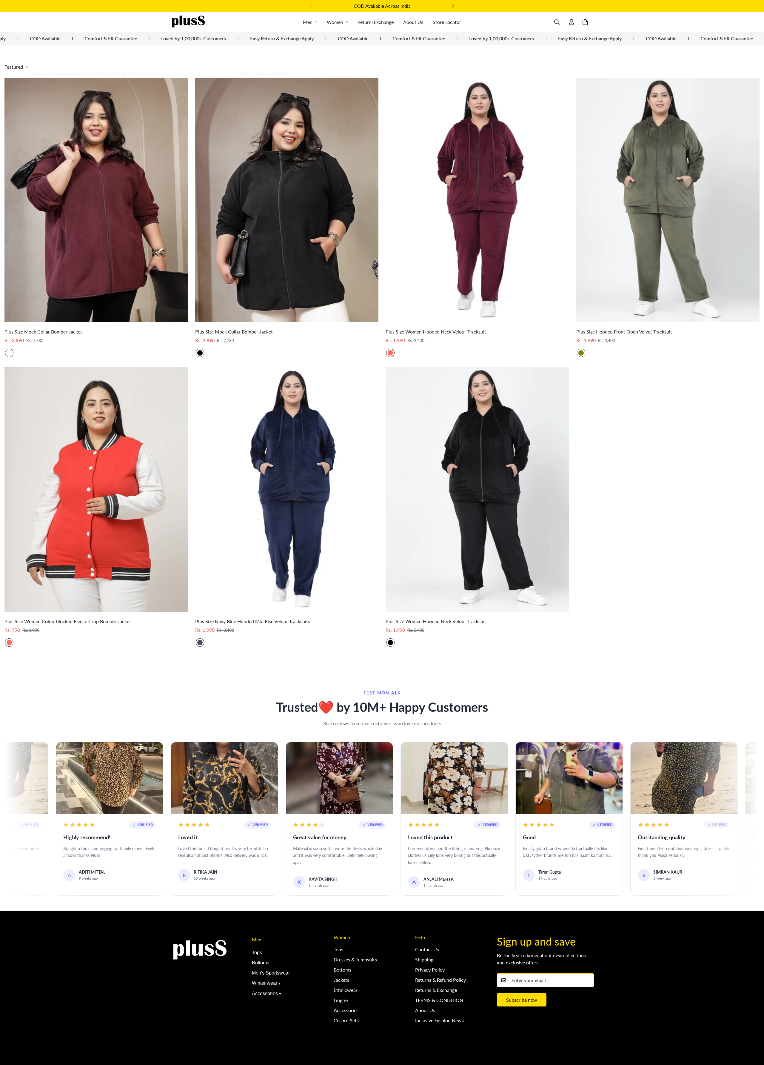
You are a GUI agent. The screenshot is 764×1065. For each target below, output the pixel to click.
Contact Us (427, 949)
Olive (581, 353)
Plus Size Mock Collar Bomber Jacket (43, 331)
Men (307, 22)
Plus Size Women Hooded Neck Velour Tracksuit (436, 331)
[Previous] (311, 6)
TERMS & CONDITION (439, 1000)
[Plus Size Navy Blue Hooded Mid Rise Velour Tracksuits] (287, 489)
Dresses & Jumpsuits (355, 959)
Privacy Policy (430, 969)
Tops (257, 952)
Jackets (341, 980)
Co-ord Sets (346, 1020)
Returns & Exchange (436, 990)
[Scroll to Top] (752, 1032)
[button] (585, 22)
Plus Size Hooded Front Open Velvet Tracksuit (624, 331)
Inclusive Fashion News (439, 1020)
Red (390, 353)
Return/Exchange (376, 22)
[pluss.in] (188, 22)
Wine (9, 353)
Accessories (265, 993)
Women (335, 22)
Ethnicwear (346, 990)
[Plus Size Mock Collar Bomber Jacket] (96, 200)
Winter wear (264, 983)
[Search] (557, 22)
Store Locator (447, 22)
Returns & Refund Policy (440, 980)
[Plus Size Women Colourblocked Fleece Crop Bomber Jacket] (96, 489)
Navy (200, 642)
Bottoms (260, 962)
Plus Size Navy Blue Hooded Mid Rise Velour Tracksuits (252, 621)
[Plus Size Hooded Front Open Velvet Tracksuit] (668, 200)
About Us (413, 22)
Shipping (424, 959)
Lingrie (341, 1000)
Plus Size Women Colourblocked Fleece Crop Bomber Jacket (67, 621)
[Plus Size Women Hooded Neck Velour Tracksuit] (477, 200)
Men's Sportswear (271, 972)
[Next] (453, 6)
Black (200, 353)
